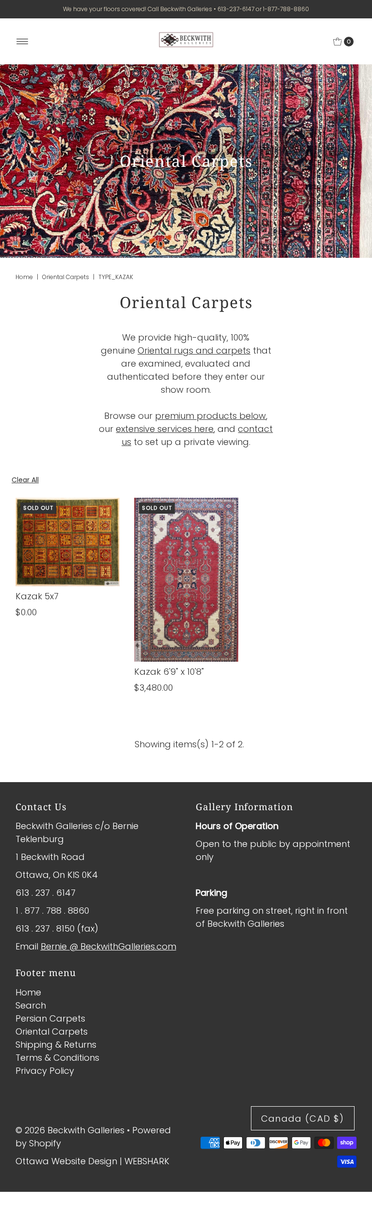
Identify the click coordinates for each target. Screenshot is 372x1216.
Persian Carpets (50, 1018)
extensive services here (165, 429)
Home (24, 277)
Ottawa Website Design (66, 1161)
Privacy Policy (45, 1071)
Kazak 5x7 (37, 596)
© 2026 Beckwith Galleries (70, 1130)
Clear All (25, 480)
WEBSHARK (147, 1161)
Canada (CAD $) (302, 1118)
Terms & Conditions (57, 1058)
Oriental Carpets (65, 277)
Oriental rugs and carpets (194, 350)
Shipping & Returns (56, 1044)
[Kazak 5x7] (68, 542)
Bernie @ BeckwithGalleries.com (108, 946)
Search (31, 1005)
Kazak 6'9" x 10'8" (169, 672)
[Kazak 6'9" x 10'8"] (186, 580)
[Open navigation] (22, 42)
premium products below (210, 416)
